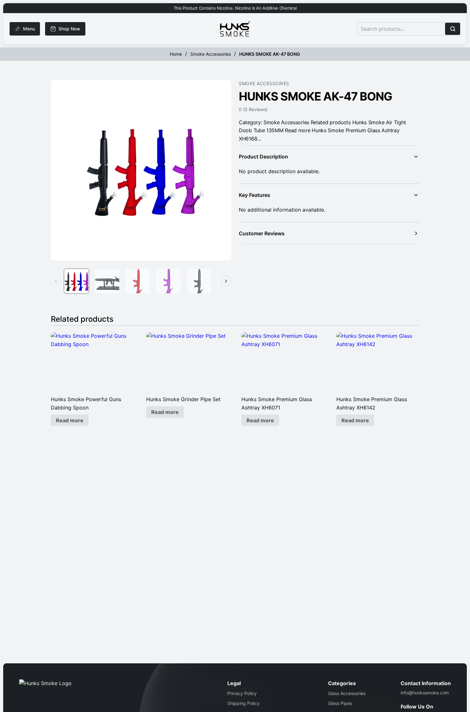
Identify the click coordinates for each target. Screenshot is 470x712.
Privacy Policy (242, 693)
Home (176, 54)
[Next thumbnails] (226, 281)
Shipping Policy (243, 703)
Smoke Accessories (210, 54)
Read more (69, 420)
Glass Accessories (346, 693)
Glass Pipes (340, 703)
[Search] (452, 29)
